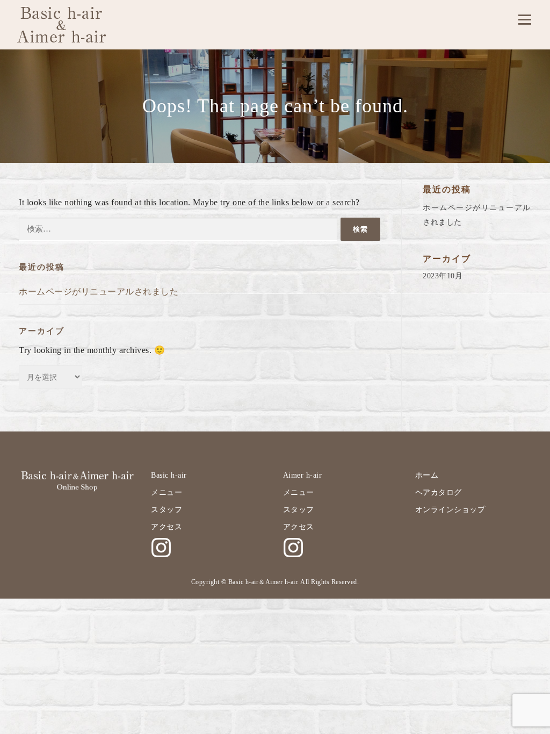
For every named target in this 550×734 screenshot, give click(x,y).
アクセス (166, 527)
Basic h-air (169, 475)
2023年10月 (442, 276)
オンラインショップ (450, 510)
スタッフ (166, 510)
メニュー (166, 492)
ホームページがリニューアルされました (98, 291)
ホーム (427, 475)
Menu (524, 19)
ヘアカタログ (438, 492)
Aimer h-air (302, 475)
